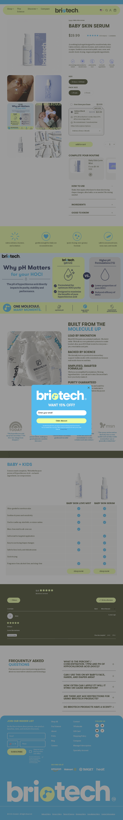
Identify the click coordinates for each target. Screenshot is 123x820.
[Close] (89, 388)
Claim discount (61, 421)
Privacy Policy (63, 429)
